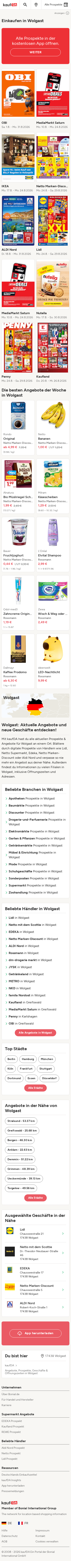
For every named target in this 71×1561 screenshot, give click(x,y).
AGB (4, 1541)
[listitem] (18, 99)
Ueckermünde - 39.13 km (23, 1178)
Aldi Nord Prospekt (13, 1448)
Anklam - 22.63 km (19, 1149)
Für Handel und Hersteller (18, 1399)
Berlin (11, 1059)
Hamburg (28, 1059)
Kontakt (40, 1536)
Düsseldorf (49, 1078)
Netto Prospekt (11, 1453)
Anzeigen (59, 13)
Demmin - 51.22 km (20, 1159)
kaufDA (9, 1365)
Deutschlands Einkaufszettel (19, 1474)
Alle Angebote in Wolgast (35, 1032)
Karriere (6, 1405)
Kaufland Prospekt (13, 1426)
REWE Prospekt (11, 1432)
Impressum (43, 1530)
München (47, 1059)
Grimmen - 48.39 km (21, 1169)
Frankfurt (26, 1068)
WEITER (35, 52)
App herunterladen (13, 1485)
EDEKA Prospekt (12, 1421)
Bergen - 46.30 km (19, 1140)
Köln (10, 1068)
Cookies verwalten (47, 1541)
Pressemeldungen (13, 1491)
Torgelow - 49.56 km (21, 1188)
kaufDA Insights (11, 1480)
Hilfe (4, 1530)
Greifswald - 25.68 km (22, 1130)
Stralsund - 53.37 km (21, 1121)
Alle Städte (35, 1088)
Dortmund (14, 1078)
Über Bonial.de (11, 1394)
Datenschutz (10, 1536)
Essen (32, 1078)
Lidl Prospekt (9, 1459)
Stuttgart (45, 1068)
